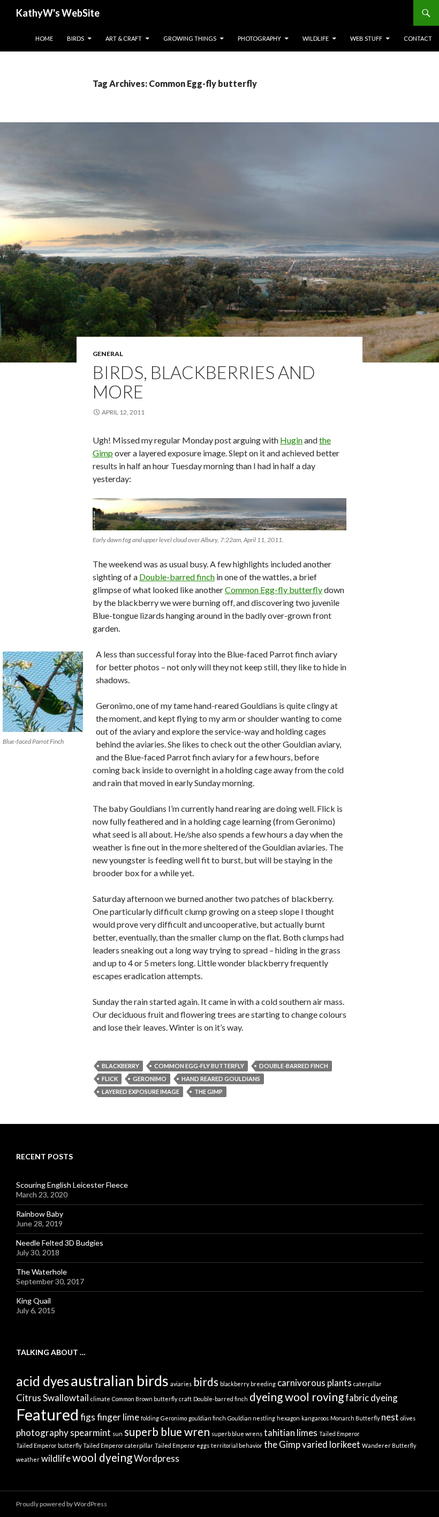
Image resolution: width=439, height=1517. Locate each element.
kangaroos (315, 1418)
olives (407, 1418)
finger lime (118, 1417)
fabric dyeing (371, 1397)
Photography (259, 38)
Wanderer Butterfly (389, 1445)
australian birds (120, 1380)
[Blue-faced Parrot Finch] (43, 692)
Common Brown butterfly (144, 1398)
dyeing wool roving (296, 1396)
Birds (75, 38)
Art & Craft (123, 38)
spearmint (90, 1432)
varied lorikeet (331, 1444)
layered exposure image (140, 1091)
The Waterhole (41, 1271)
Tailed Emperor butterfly (48, 1445)
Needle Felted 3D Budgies (59, 1242)
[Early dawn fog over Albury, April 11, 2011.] (219, 514)
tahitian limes (290, 1432)
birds (205, 1381)
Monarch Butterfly (355, 1418)
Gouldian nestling (251, 1418)
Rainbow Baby (39, 1213)
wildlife (56, 1458)
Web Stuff (366, 38)
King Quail (33, 1300)
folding (150, 1418)
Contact (418, 38)
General (108, 354)
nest (390, 1417)
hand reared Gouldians (220, 1078)
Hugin (291, 440)
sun (117, 1433)
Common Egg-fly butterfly (273, 589)
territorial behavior (236, 1445)
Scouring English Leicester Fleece (72, 1184)
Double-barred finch (177, 577)
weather (28, 1459)
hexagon (288, 1418)
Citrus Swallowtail (52, 1397)
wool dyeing (102, 1457)
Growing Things (189, 38)
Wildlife (315, 38)
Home (44, 38)
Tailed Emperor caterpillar (118, 1445)
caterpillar (367, 1383)
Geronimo (149, 1078)
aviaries (181, 1383)
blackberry (120, 1065)
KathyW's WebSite (58, 13)
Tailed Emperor (339, 1433)
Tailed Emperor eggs (182, 1445)
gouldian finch (207, 1418)
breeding (263, 1383)
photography (42, 1432)
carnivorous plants (314, 1382)
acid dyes (42, 1381)
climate (100, 1398)
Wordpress (156, 1458)
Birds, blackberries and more (204, 381)
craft (185, 1398)
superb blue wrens (236, 1433)
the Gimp (208, 1091)
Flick (110, 1078)
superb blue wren (167, 1431)
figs (87, 1417)
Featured (47, 1414)
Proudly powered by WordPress (61, 1504)
